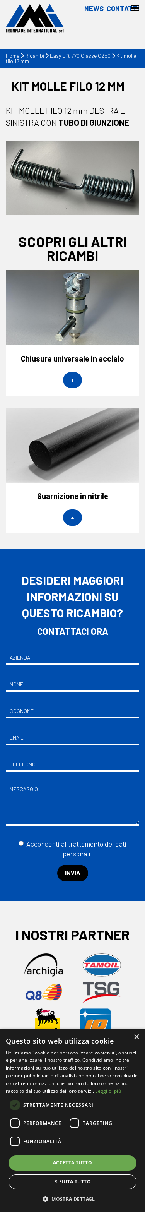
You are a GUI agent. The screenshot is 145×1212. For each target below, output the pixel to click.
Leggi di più (108, 1091)
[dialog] (72, 1120)
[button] (72, 1198)
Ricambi (34, 55)
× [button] (136, 1037)
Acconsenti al (76, 849)
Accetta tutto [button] (72, 1162)
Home (12, 55)
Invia (72, 872)
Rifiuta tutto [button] (72, 1181)
